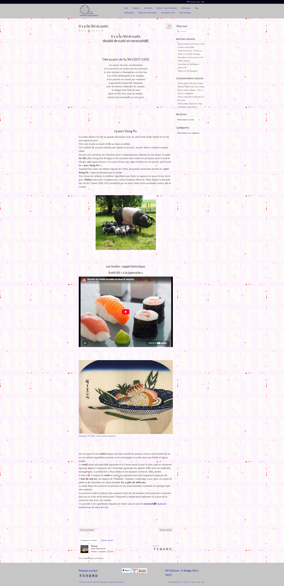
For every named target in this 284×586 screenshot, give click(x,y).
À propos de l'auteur (89, 540)
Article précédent (87, 530)
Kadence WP (121, 582)
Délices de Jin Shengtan (187, 71)
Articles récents (107, 540)
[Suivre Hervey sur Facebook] (154, 549)
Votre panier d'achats (196, 2)
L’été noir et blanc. (196, 83)
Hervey (84, 30)
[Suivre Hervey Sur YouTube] (161, 549)
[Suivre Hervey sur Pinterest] (167, 549)
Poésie (97, 30)
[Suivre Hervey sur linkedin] (164, 549)
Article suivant (166, 530)
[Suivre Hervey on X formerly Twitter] (157, 549)
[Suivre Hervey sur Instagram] (170, 549)
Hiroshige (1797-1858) (87, 436)
